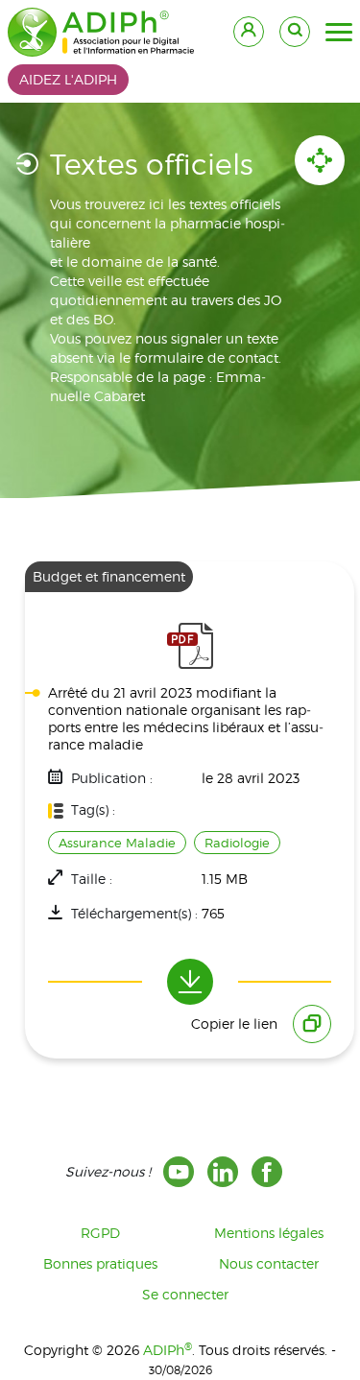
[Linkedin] (222, 1171)
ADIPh (167, 1350)
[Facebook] (267, 1171)
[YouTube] (178, 1171)
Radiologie (237, 842)
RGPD (100, 1233)
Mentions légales (269, 1233)
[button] (338, 32)
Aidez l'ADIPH (68, 79)
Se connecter (185, 1294)
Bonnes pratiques (100, 1263)
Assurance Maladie (117, 842)
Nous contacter (269, 1263)
